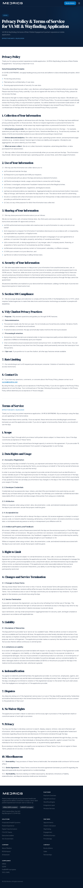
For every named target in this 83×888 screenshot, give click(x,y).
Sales (45, 851)
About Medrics (7, 848)
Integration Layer (49, 805)
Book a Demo (70, 3)
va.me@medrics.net (10, 382)
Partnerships (48, 855)
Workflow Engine (49, 802)
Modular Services (49, 808)
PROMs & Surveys (49, 835)
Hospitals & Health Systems (11, 822)
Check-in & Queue (50, 826)
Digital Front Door (49, 799)
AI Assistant (6, 855)
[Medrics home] (13, 3)
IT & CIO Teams (7, 832)
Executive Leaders (8, 835)
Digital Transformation (9, 829)
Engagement (48, 832)
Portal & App (48, 839)
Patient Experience (8, 826)
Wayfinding (47, 829)
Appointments (48, 822)
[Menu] (79, 3)
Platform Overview (50, 795)
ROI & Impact (6, 851)
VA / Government (7, 839)
